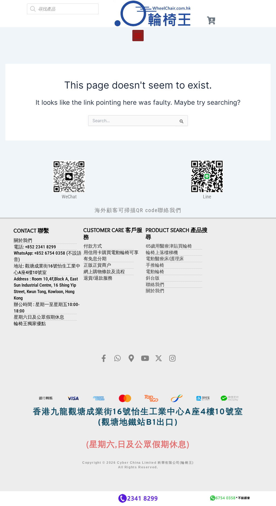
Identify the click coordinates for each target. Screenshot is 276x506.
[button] (138, 35)
